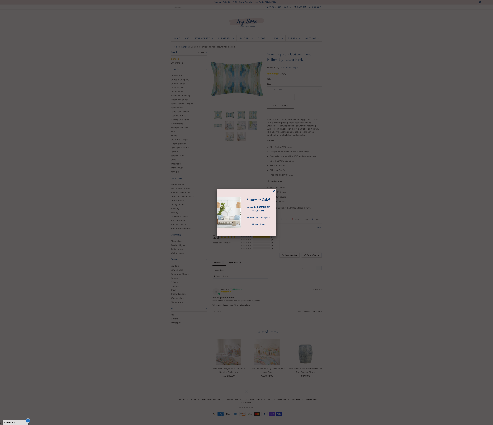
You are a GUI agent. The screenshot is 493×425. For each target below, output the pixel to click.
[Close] (274, 191)
